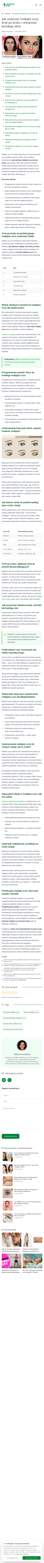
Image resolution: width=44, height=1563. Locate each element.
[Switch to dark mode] (36, 5)
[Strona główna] (2, 13)
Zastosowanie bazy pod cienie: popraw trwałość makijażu (23, 88)
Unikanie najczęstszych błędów (13, 801)
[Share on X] (9, 1080)
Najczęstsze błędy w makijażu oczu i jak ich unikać (21, 134)
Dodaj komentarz (10, 1136)
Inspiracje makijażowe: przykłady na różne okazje (21, 141)
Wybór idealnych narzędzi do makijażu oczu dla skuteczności (23, 75)
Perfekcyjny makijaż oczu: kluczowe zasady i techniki (22, 147)
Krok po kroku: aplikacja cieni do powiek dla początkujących (21, 101)
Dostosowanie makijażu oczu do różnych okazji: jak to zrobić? (23, 128)
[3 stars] (9, 992)
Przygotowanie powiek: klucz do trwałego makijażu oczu (20, 81)
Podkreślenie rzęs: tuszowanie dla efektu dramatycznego (20, 114)
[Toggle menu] (40, 5)
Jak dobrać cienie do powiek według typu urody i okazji (23, 95)
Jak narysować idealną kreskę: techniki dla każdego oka (21, 108)
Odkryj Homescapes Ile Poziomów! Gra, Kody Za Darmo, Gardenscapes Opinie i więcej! (22, 362)
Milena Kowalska (7, 31)
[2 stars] (6, 992)
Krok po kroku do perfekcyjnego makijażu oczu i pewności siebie (23, 68)
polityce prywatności (22, 1554)
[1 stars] (3, 992)
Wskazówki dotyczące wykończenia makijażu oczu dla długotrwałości (22, 121)
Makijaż (7, 13)
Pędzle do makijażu (9, 334)
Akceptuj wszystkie (31, 1558)
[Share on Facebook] (4, 1080)
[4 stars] (12, 992)
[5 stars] (15, 992)
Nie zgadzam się (12, 1558)
